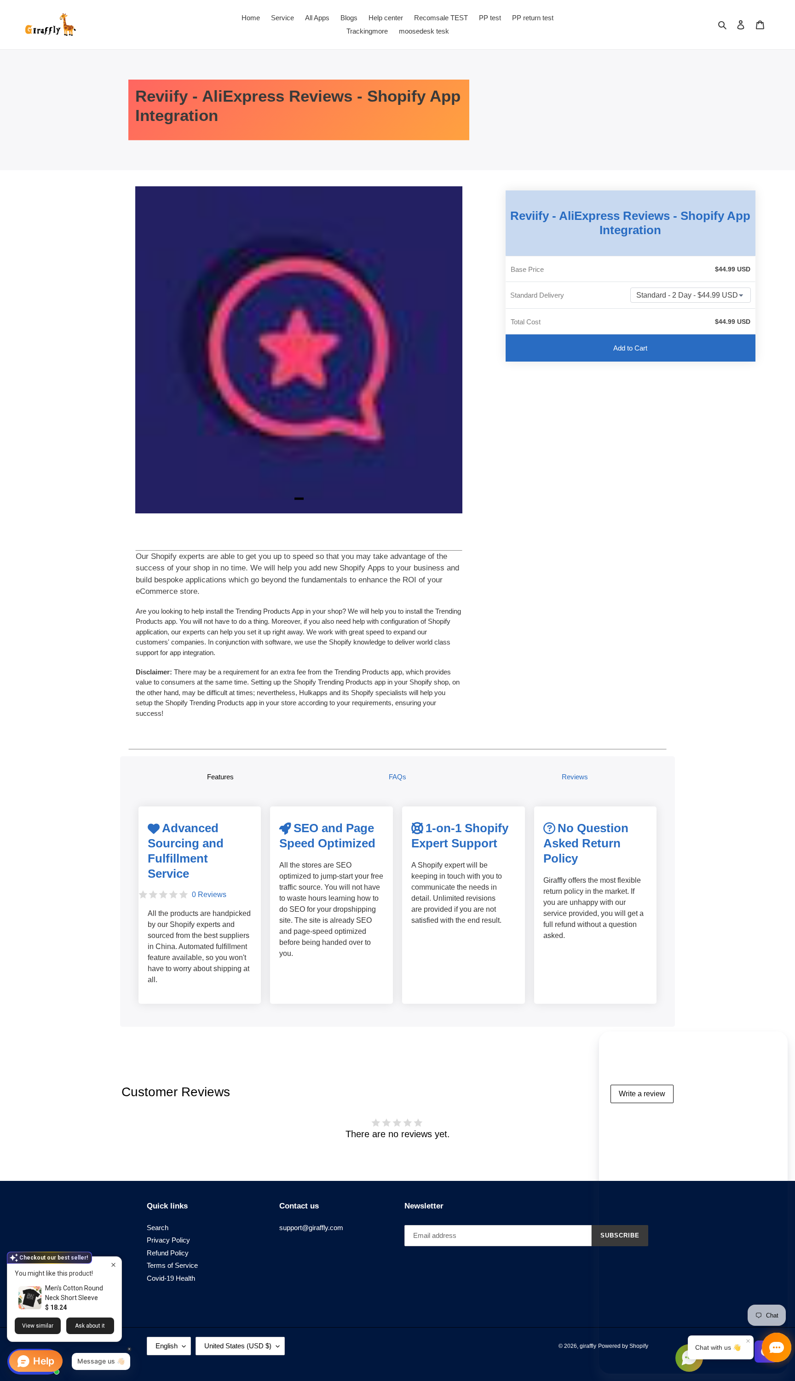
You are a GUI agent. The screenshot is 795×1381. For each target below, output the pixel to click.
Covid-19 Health (171, 1278)
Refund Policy (168, 1253)
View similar (37, 1326)
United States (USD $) (237, 1346)
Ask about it (90, 1326)
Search (157, 1227)
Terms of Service (172, 1265)
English (167, 1346)
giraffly (588, 1346)
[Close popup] (113, 1265)
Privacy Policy (168, 1240)
